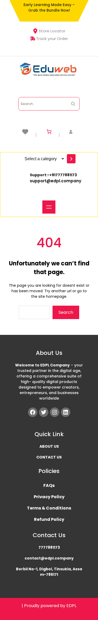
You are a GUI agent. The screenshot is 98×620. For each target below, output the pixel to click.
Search (66, 312)
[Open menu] (48, 207)
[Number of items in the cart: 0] (49, 132)
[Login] (72, 131)
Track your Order (52, 38)
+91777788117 (61, 175)
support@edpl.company (55, 181)
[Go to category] (71, 158)
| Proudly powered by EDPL (49, 606)
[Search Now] (73, 103)
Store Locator (52, 31)
